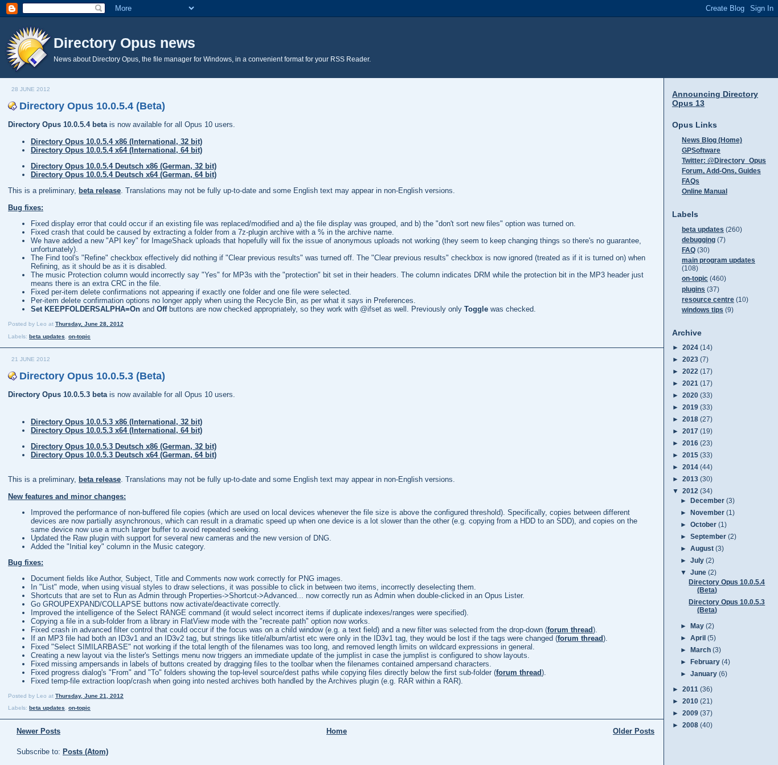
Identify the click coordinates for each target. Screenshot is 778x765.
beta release (100, 190)
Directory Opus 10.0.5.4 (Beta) (92, 106)
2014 (691, 467)
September (709, 536)
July (698, 560)
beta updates (47, 336)
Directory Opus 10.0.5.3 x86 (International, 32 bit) (116, 422)
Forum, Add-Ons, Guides (721, 170)
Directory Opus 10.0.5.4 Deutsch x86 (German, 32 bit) (123, 166)
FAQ (688, 249)
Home (336, 731)
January (704, 673)
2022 (691, 371)
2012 (691, 490)
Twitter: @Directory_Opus (724, 160)
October (704, 524)
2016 (691, 443)
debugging (698, 239)
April (698, 637)
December (708, 500)
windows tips (702, 309)
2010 (691, 701)
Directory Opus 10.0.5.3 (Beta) (92, 376)
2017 (691, 431)
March (701, 649)
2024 (691, 347)
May (698, 625)
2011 (691, 689)
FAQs (690, 181)
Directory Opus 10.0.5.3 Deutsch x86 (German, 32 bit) (123, 446)
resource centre (708, 299)
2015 (691, 455)
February (706, 661)
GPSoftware (701, 150)
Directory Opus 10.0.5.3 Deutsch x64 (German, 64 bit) (123, 455)
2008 (691, 725)
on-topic (79, 336)
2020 (691, 395)
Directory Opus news (124, 43)
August (702, 548)
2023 (691, 359)
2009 (691, 713)
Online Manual (704, 191)
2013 (691, 478)
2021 (691, 383)
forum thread (570, 629)
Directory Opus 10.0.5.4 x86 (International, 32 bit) (116, 141)
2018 (691, 419)
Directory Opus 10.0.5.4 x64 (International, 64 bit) (116, 150)
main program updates (718, 260)
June (699, 572)
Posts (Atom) (85, 751)
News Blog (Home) (712, 140)
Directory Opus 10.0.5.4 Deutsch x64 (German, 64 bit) (123, 174)
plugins (693, 289)
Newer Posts (38, 731)
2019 (691, 407)
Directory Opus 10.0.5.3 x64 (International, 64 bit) (116, 430)
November (708, 512)
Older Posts (633, 731)
